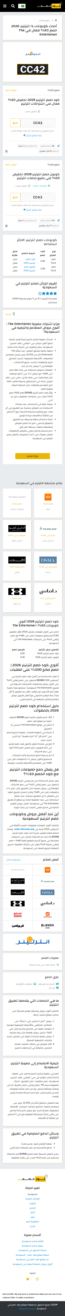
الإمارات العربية (32, 1199)
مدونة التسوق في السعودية (32, 1250)
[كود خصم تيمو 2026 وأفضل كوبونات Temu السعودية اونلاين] (48, 497)
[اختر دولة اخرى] (21, 6)
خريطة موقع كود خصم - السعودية (32, 1255)
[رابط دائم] (58, 146)
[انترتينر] (32, 942)
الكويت (32, 1203)
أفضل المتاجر (51, 859)
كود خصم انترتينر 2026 (29, 261)
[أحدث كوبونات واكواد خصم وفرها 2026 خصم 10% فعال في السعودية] (47, 915)
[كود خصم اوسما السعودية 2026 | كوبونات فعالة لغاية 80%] (48, 560)
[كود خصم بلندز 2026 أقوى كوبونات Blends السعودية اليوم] (47, 926)
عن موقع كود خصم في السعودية (32, 1260)
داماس (48, 603)
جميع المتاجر (44, 20)
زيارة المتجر (32, 456)
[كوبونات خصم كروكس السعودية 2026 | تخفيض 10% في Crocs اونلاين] (18, 926)
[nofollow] (33, 63)
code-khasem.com (24, 829)
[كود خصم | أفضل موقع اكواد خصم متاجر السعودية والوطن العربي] (56, 20)
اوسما (48, 572)
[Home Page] (49, 5)
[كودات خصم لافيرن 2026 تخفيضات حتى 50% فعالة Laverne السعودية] (17, 560)
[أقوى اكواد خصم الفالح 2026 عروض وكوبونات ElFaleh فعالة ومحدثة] (18, 915)
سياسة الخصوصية (27, 1308)
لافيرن (17, 572)
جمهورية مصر (32, 1222)
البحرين (32, 1208)
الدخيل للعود (16, 541)
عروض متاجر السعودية (32, 1246)
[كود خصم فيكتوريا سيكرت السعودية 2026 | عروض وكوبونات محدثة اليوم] (17, 497)
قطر (32, 1217)
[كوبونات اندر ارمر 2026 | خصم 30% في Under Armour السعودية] (17, 591)
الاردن (32, 1226)
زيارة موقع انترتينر (33, 135)
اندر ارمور (17, 603)
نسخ (15, 122)
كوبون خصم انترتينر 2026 (29, 269)
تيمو (48, 509)
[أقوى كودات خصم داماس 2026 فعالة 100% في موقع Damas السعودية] (48, 591)
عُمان (32, 1212)
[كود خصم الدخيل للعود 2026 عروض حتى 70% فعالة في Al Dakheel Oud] (17, 528)
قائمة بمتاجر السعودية (33, 1241)
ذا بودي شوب (48, 541)
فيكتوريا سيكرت (17, 509)
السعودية (32, 1194)
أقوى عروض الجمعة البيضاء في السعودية (33, 1264)
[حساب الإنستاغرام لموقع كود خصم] (37, 1279)
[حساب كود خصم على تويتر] (28, 1279)
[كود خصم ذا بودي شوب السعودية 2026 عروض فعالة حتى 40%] (48, 528)
